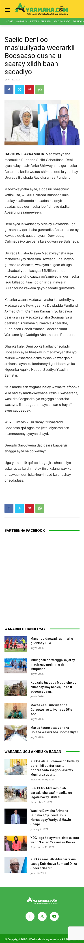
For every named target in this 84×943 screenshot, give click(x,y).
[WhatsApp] (39, 89)
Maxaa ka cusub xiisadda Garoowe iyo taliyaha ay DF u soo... (51, 709)
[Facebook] (8, 89)
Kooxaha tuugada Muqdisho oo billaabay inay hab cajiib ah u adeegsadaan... (53, 687)
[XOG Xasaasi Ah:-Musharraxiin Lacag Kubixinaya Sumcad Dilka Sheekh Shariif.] (15, 865)
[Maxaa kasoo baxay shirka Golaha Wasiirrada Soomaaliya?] (15, 733)
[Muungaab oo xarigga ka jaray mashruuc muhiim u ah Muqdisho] (15, 665)
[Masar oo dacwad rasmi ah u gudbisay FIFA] (15, 644)
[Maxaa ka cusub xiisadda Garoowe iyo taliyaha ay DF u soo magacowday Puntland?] (15, 711)
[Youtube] (54, 916)
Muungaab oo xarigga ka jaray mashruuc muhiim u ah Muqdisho (52, 664)
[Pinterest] (29, 89)
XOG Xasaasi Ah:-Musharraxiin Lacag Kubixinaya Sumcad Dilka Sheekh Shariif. (53, 863)
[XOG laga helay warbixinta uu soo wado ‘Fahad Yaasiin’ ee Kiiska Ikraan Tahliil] (15, 843)
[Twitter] (19, 89)
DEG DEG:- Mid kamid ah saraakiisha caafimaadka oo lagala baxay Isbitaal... (51, 792)
